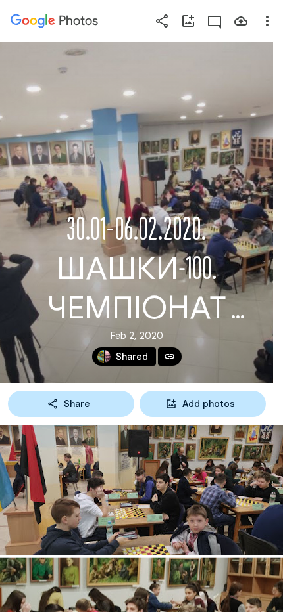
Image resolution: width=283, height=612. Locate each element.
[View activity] (214, 21)
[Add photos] (188, 21)
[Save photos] (241, 21)
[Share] (162, 21)
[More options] (267, 21)
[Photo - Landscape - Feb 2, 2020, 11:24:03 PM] (141, 490)
